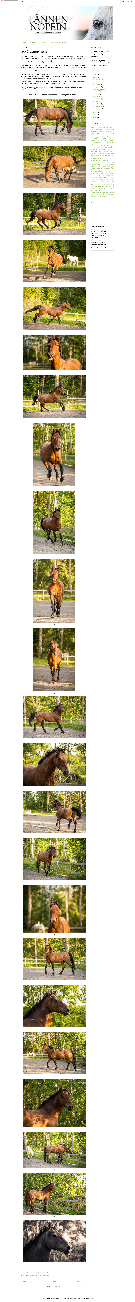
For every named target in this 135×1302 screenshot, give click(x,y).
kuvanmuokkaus (96, 153)
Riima (102, 181)
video (112, 192)
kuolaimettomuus (96, 151)
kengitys (106, 145)
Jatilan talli (99, 142)
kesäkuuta (98, 99)
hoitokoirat (111, 137)
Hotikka (109, 138)
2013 (94, 114)
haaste (97, 133)
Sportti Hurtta (102, 183)
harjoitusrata (110, 133)
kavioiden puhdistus (97, 145)
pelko (112, 172)
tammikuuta (98, 109)
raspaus (93, 175)
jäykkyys (93, 144)
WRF (100, 196)
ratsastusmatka (111, 177)
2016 (94, 74)
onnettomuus (110, 170)
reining (103, 179)
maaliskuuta (98, 106)
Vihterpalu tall (94, 194)
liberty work (108, 157)
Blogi (24, 42)
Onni (92, 172)
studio (108, 183)
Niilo (112, 168)
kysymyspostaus (105, 153)
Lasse (97, 155)
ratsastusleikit (94, 177)
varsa (112, 190)
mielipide (93, 164)
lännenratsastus (96, 159)
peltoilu (93, 173)
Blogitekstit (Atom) (56, 1286)
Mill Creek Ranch (105, 164)
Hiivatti (106, 136)
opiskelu (108, 172)
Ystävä (103, 196)
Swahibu (93, 184)
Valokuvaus (33, 42)
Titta (113, 184)
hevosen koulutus (109, 135)
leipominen (93, 157)
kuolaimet (111, 149)
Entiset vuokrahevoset (59, 42)
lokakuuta (98, 84)
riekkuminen (94, 181)
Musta (113, 166)
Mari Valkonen (95, 162)
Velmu (103, 192)
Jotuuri (106, 142)
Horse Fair (94, 138)
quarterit (112, 173)
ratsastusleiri (102, 177)
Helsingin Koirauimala (97, 135)
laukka (107, 155)
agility (92, 127)
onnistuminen (99, 172)
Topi (92, 186)
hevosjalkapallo (95, 137)
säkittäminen (99, 184)
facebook (102, 131)
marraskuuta (98, 82)
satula (113, 181)
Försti (92, 133)
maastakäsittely (96, 160)
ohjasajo (104, 170)
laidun (112, 153)
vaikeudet (102, 188)
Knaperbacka (110, 147)
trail (96, 186)
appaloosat (103, 127)
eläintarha (112, 129)
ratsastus (101, 175)
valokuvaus (45, 1275)
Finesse (107, 131)
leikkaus (112, 155)
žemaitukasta (61, 60)
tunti (106, 186)
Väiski (97, 196)
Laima (93, 155)
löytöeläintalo (111, 158)
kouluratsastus (104, 149)
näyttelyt (97, 170)
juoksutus (111, 142)
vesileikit (108, 192)
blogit (100, 129)
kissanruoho (94, 147)
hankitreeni (103, 133)
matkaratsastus (105, 162)
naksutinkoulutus (105, 168)
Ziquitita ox (44, 42)
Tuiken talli (38, 1275)
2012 (94, 117)
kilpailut (112, 146)
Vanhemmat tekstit (81, 1281)
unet (110, 186)
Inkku (98, 140)
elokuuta (97, 94)
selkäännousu (94, 183)
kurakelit (106, 151)
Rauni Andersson (95, 179)
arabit (109, 127)
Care (104, 129)
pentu (97, 173)
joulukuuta (98, 79)
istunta (93, 142)
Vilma (100, 194)
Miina (99, 164)
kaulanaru (107, 144)
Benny (96, 129)
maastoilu (106, 160)
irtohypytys (103, 140)
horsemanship (102, 138)
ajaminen (97, 127)
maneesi (112, 160)
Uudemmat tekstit (27, 1281)
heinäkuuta (98, 96)
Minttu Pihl (111, 164)
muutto (98, 168)
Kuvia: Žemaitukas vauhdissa (34, 51)
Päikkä (107, 173)
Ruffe (107, 181)
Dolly (108, 129)
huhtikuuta (98, 104)
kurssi (112, 151)
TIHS (103, 184)
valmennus (112, 188)
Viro (104, 194)
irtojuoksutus (31, 1275)
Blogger (92, 1298)
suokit (112, 183)
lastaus (102, 155)
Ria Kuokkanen (110, 179)
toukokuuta (98, 101)
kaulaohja (112, 144)
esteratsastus (95, 131)
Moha (92, 166)
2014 (94, 112)
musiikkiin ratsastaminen (103, 166)
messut (112, 162)
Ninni (92, 170)
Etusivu (54, 1281)
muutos (93, 168)
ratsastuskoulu (110, 175)
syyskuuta (98, 87)
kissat (99, 147)
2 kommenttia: (45, 1273)
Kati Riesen (100, 144)
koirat (93, 149)
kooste (98, 149)
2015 (94, 77)
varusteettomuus (96, 192)
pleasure (101, 173)
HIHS (102, 136)
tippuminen (108, 184)
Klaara (104, 147)
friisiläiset (111, 131)
